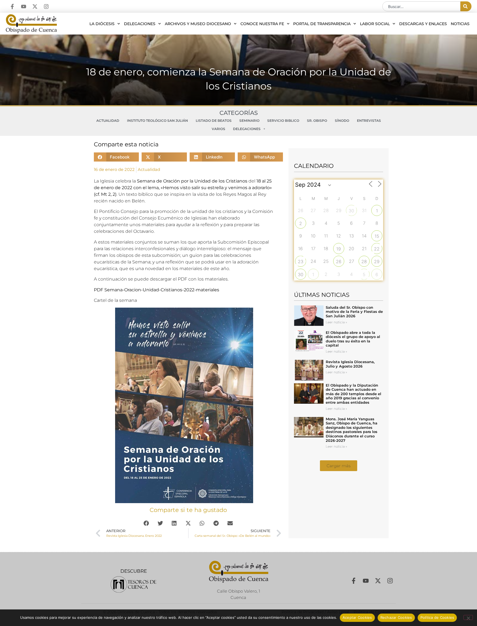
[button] (116, 157)
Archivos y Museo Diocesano (198, 23)
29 (377, 261)
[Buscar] (465, 6)
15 (377, 236)
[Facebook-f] (12, 6)
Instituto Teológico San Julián (157, 120)
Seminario (249, 120)
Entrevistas (369, 120)
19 (338, 249)
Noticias (460, 23)
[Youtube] (23, 6)
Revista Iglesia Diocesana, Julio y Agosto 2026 (350, 364)
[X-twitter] (35, 6)
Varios (218, 129)
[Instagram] (46, 6)
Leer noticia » (336, 322)
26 (338, 261)
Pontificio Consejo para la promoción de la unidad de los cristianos (171, 211)
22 (377, 249)
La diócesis (102, 23)
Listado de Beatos (214, 120)
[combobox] (421, 6)
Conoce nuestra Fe (262, 23)
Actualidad (107, 120)
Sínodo (342, 120)
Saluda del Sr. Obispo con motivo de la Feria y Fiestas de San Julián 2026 (354, 311)
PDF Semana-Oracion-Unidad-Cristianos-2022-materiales (156, 289)
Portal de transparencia (322, 23)
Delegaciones (139, 23)
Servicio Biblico (283, 120)
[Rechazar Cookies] (468, 617)
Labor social (375, 23)
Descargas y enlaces (423, 23)
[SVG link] (133, 584)
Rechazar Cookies (396, 617)
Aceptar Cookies (357, 617)
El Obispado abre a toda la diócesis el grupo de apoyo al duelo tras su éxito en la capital (353, 339)
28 (364, 261)
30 (351, 210)
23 (300, 261)
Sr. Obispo (317, 120)
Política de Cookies (437, 617)
